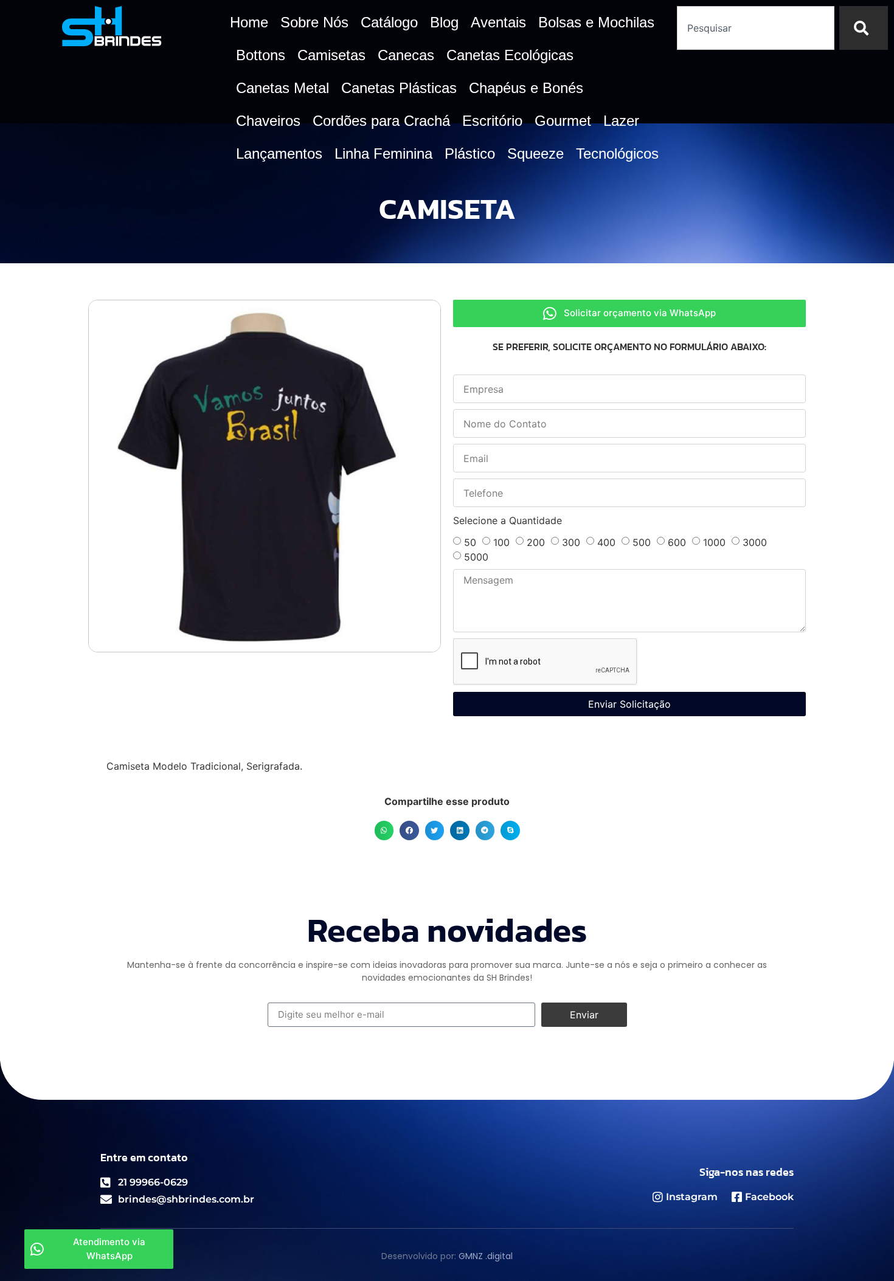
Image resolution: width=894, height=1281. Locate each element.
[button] (384, 830)
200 (536, 542)
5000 (476, 557)
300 (571, 542)
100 (501, 542)
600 (677, 542)
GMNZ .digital (486, 1256)
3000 (755, 542)
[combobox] (756, 28)
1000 (714, 542)
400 (606, 542)
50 (470, 542)
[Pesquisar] (863, 28)
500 (641, 542)
